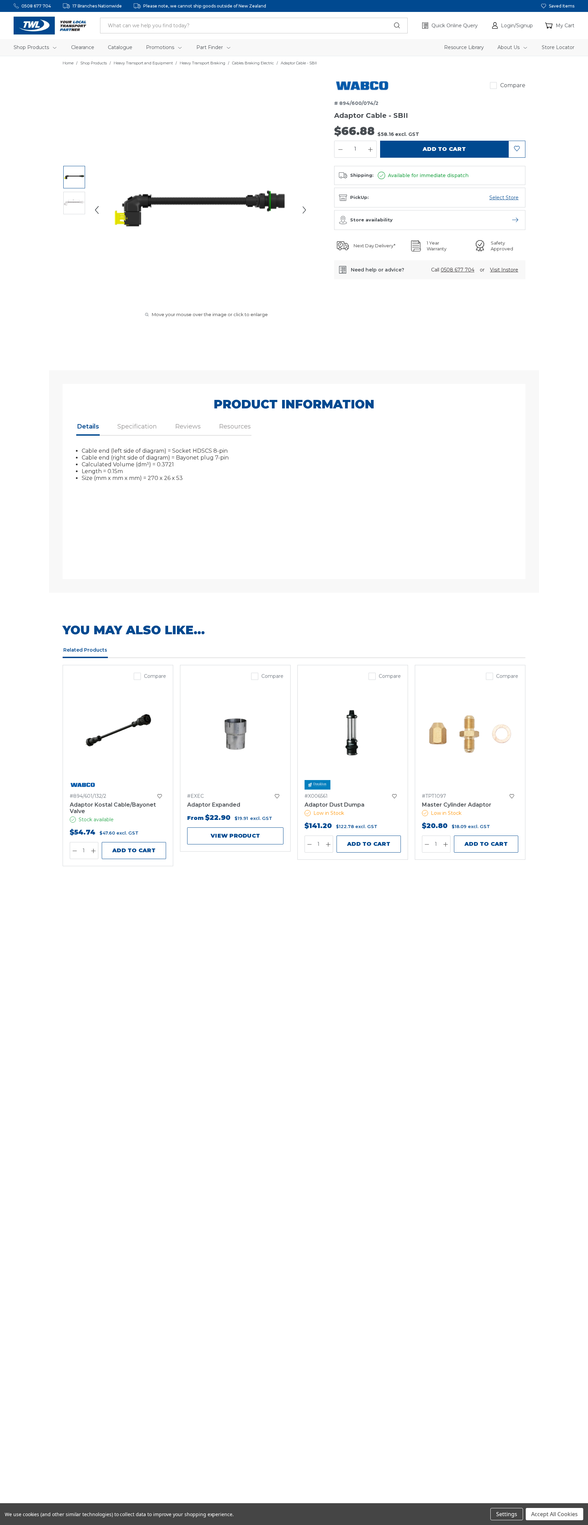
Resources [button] (235, 426)
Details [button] (88, 426)
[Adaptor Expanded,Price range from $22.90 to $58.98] (235, 734)
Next (304, 210)
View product (235, 835)
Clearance (82, 47)
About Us (509, 47)
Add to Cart (134, 850)
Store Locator (558, 47)
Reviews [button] (188, 426)
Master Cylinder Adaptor (456, 805)
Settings (506, 1514)
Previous (96, 210)
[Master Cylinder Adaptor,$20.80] (470, 734)
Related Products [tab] (85, 650)
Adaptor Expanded (213, 805)
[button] (512, 25)
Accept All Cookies (554, 1514)
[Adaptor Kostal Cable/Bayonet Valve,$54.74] (118, 734)
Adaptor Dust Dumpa (334, 805)
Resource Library (464, 47)
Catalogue (120, 47)
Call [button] (452, 270)
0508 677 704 (36, 6)
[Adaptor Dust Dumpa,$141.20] (352, 734)
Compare (512, 85)
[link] (362, 85)
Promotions (161, 47)
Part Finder (210, 47)
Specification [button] (137, 426)
